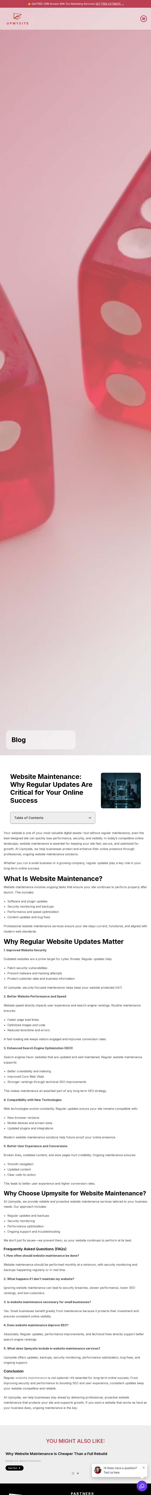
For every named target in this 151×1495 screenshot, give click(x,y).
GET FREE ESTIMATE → (109, 3)
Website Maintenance (23, 1461)
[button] (143, 18)
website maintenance (31, 1378)
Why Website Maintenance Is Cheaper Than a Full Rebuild (56, 1454)
